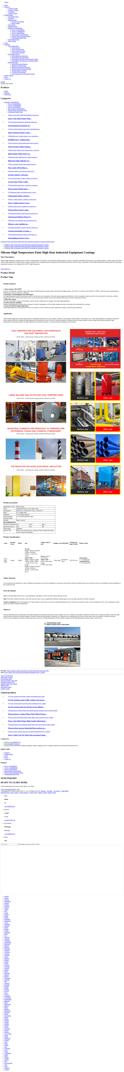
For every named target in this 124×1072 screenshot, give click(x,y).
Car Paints (11, 18)
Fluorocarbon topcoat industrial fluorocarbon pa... (27, 728)
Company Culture (13, 10)
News (6, 77)
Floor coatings (16, 23)
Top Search (56, 791)
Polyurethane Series (13, 54)
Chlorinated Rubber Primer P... (19, 217)
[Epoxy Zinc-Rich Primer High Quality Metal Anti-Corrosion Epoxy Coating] (30, 717)
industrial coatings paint (7, 682)
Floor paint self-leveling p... (18, 168)
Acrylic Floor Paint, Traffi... (18, 182)
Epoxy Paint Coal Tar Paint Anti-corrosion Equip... (27, 735)
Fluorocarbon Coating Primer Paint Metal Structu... (27, 714)
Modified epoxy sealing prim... (19, 140)
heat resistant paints (6, 679)
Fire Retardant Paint (13, 39)
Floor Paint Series (13, 62)
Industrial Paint (5, 792)
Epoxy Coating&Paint (18, 30)
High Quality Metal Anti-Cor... (19, 154)
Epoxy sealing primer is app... (19, 203)
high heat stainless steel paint (9, 680)
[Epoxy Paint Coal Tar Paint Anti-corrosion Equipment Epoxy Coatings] (29, 731)
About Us (7, 7)
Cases (6, 43)
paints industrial (23, 792)
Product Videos (8, 75)
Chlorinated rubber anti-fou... (19, 196)
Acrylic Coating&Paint (18, 31)
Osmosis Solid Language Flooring (21, 69)
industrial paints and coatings (9, 684)
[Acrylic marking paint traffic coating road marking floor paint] (26, 696)
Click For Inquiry (6, 789)
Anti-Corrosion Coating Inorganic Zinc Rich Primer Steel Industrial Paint (28, 671)
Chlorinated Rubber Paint (19, 38)
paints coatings (14, 792)
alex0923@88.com (14, 744)
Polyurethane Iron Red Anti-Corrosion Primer (25, 61)
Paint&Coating (8, 15)
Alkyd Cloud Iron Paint (18, 51)
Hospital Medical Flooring (19, 70)
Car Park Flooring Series (19, 72)
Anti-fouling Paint (13, 17)
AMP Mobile (65, 791)
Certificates (11, 12)
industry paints (51, 792)
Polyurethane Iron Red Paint (20, 56)
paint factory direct (6, 687)
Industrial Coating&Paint (15, 28)
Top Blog (49, 791)
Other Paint (7, 94)
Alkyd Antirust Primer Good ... (19, 133)
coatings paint (33, 792)
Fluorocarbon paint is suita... (19, 210)
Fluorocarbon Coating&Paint (20, 34)
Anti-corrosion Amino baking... (19, 147)
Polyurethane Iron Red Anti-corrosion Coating (25, 59)
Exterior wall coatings (18, 21)
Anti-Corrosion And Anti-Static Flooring (23, 74)
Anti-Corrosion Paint (7, 675)
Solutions (7, 44)
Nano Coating (12, 41)
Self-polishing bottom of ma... (19, 238)
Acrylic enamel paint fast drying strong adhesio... (26, 707)
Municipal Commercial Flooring (21, 67)
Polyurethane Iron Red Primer (20, 57)
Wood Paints (11, 25)
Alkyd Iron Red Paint (18, 49)
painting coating (5, 689)
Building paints (12, 20)
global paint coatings (7, 677)
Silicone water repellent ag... (18, 224)
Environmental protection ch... (19, 126)
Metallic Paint (5, 685)
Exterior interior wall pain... (18, 175)
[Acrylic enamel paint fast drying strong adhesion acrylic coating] (27, 703)
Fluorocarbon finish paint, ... (19, 189)
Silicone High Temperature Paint (21, 36)
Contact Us (7, 79)
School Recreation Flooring (19, 64)
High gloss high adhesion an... (19, 161)
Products (6, 93)
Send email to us (5, 269)
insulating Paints (12, 26)
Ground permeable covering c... (19, 231)
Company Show (12, 13)
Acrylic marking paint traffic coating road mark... (26, 700)
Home (6, 5)
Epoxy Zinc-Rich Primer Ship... (20, 119)
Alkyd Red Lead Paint (18, 52)
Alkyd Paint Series (13, 46)
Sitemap (43, 791)
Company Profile (13, 8)
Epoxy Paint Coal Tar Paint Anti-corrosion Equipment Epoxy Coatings (24, 672)
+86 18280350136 (14, 742)
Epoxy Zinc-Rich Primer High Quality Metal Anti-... (27, 721)
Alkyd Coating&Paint (18, 33)
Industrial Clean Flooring (19, 66)
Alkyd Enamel (16, 48)
